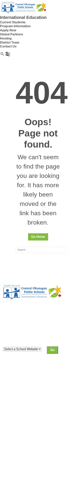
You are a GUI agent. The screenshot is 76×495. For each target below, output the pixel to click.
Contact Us (8, 46)
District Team (9, 42)
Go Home (38, 236)
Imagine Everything (34, 465)
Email (7, 447)
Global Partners (11, 34)
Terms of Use (33, 461)
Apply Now (8, 30)
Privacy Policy (13, 461)
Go (52, 350)
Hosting (6, 38)
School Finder (29, 333)
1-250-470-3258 (14, 442)
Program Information (15, 26)
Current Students (13, 22)
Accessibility (51, 461)
